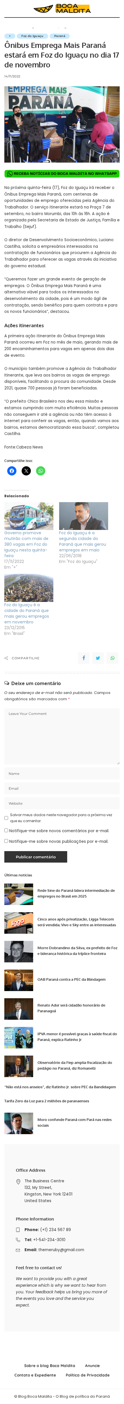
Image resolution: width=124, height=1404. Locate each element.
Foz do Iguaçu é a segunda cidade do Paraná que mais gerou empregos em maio (82, 541)
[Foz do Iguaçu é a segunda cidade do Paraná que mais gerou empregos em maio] (83, 516)
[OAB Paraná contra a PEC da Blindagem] (18, 980)
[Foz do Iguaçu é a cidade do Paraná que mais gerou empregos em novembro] (28, 588)
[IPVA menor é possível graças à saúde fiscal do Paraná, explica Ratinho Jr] (18, 1037)
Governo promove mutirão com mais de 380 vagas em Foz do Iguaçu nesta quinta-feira (26, 544)
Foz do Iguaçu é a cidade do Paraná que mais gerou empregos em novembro (26, 613)
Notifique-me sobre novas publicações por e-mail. (58, 841)
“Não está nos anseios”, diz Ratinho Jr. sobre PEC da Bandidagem (60, 1087)
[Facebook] (83, 658)
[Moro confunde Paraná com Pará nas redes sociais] (18, 1123)
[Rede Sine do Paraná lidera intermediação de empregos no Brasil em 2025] (18, 894)
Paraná (59, 36)
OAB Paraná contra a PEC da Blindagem (71, 979)
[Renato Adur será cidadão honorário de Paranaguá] (18, 1009)
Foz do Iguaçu (32, 36)
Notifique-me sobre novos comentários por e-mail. (59, 831)
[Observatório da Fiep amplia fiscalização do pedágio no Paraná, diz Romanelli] (18, 1066)
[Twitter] (98, 658)
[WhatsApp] (112, 658)
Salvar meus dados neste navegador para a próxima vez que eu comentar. (61, 817)
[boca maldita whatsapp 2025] (62, 173)
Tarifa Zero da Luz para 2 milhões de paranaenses (46, 1101)
